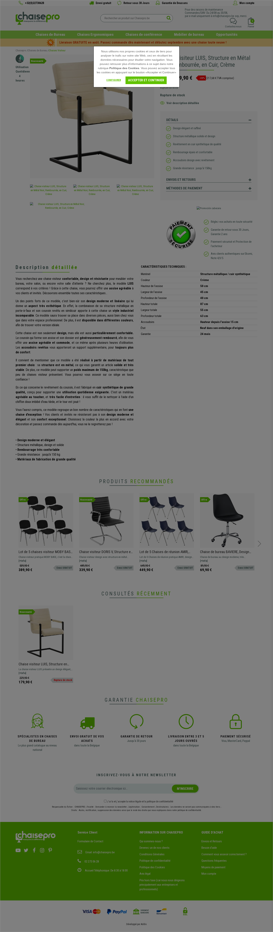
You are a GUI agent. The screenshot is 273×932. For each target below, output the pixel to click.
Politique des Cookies (124, 68)
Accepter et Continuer (146, 80)
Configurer (113, 79)
